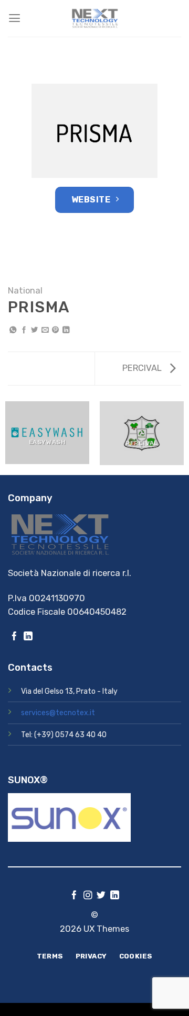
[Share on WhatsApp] (12, 330)
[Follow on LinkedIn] (28, 637)
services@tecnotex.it (58, 712)
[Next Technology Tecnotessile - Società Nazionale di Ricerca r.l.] (94, 18)
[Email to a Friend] (44, 330)
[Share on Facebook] (23, 330)
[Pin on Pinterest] (55, 330)
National (25, 291)
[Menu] (14, 18)
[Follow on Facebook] (14, 637)
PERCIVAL (143, 368)
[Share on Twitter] (34, 330)
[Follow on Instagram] (87, 896)
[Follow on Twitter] (101, 896)
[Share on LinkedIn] (65, 330)
